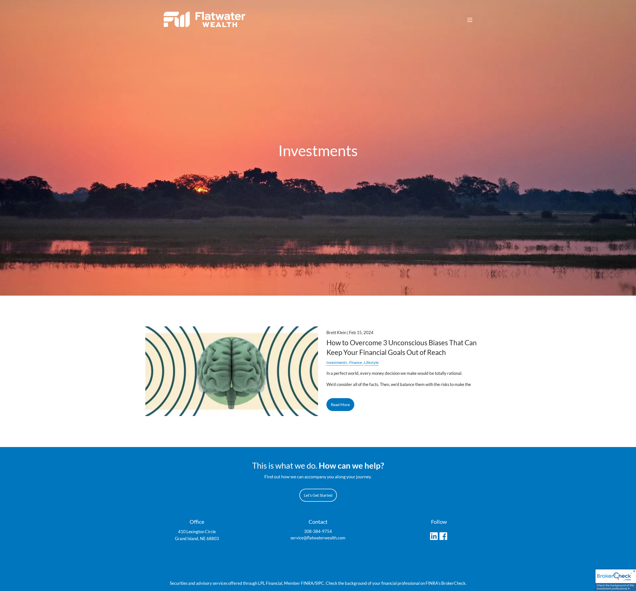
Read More (340, 404)
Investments (336, 362)
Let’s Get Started (318, 495)
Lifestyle (371, 362)
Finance (355, 362)
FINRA (307, 583)
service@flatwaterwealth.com (317, 537)
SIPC (319, 583)
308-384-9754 (318, 531)
